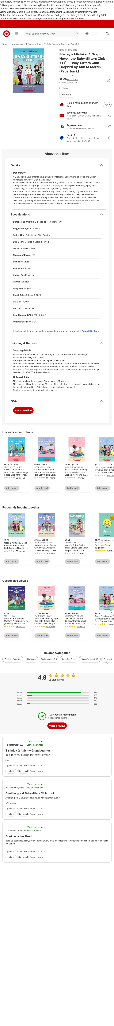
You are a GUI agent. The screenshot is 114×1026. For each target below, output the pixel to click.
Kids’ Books (52, 44)
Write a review (57, 725)
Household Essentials (51, 5)
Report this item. (90, 331)
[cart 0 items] (107, 33)
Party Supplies (40, 11)
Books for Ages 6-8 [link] (12, 659)
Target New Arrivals (10, 1)
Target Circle (65, 18)
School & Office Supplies (44, 8)
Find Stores (78, 18)
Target (5, 44)
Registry (44, 18)
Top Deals (67, 15)
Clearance (19, 15)
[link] (67, 75)
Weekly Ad (98, 15)
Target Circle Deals (83, 15)
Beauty (72, 5)
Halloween (50, 1)
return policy (27, 390)
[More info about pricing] (109, 81)
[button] (67, 75)
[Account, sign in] (93, 33)
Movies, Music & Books (20, 11)
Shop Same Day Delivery (27, 18)
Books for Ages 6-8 (70, 44)
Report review (36, 771)
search (77, 33)
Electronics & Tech (82, 8)
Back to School (28, 1)
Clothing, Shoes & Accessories (72, 1)
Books (40, 44)
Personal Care (84, 5)
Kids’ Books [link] (30, 659)
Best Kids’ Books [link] (69, 659)
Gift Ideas (53, 11)
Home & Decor (96, 1)
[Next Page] (111, 464)
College (41, 1)
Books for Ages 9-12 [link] (89, 659)
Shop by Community (79, 11)
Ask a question (23, 410)
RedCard (53, 18)
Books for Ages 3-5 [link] (49, 659)
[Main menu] (17, 33)
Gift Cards (63, 11)
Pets (12, 8)
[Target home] (6, 33)
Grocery (36, 5)
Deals (11, 15)
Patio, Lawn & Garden (20, 5)
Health (18, 8)
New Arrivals (31, 15)
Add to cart (66, 94)
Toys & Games (64, 8)
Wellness (26, 8)
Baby (66, 5)
